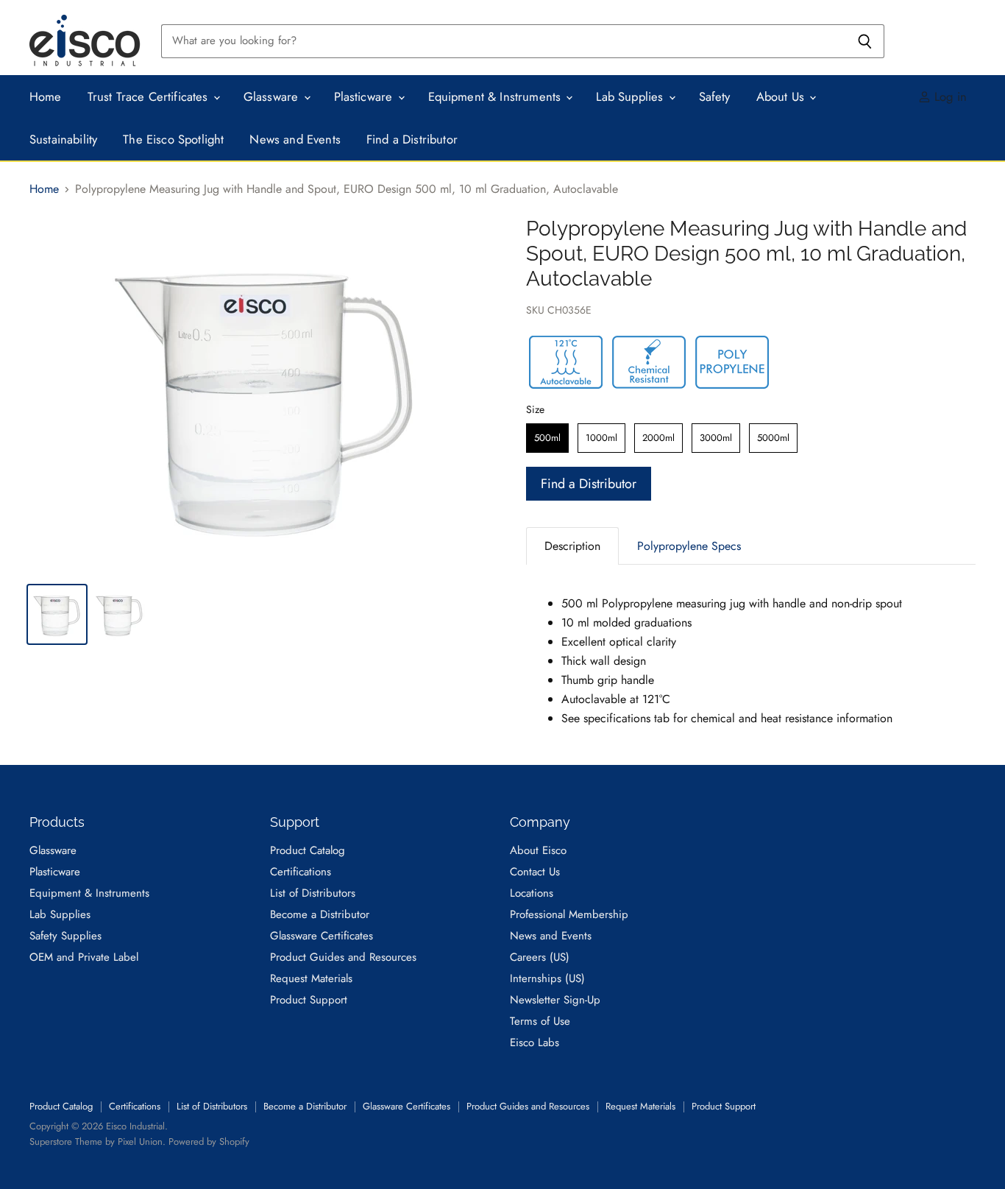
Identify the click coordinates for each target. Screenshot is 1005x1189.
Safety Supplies (65, 936)
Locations (531, 893)
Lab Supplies (631, 96)
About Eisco (538, 850)
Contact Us (535, 872)
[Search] (864, 41)
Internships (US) (547, 978)
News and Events (295, 139)
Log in (949, 96)
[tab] (572, 546)
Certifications (300, 872)
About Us (782, 96)
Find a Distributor (412, 139)
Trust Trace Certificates (150, 96)
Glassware (273, 96)
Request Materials (311, 978)
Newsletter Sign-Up (555, 1000)
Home (45, 96)
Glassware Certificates (321, 936)
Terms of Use (540, 1021)
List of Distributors (312, 893)
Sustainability (63, 139)
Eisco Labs (534, 1042)
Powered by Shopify (208, 1142)
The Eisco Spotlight (173, 139)
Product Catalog (307, 850)
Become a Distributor (319, 914)
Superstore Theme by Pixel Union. (97, 1142)
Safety (715, 96)
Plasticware (365, 96)
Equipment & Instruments (496, 96)
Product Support (308, 1000)
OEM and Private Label (83, 957)
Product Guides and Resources (343, 957)
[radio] (547, 438)
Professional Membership (569, 914)
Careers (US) (539, 957)
